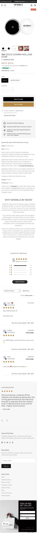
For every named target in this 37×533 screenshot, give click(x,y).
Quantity (4, 85)
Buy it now (18, 104)
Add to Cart (18, 99)
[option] (18, 26)
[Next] (7, 420)
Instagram (14, 186)
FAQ (2, 477)
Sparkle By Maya (9, 59)
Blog (2, 490)
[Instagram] (4, 442)
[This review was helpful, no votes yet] (28, 323)
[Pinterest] (12, 442)
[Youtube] (7, 442)
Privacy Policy (5, 482)
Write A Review (19, 282)
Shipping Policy (6, 479)
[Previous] (2, 420)
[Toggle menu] (2, 5)
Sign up (6, 466)
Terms (32, 527)
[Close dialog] (35, 502)
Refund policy (5, 495)
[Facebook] (2, 442)
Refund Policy (5, 487)
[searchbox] (10, 290)
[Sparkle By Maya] (18, 5)
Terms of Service (6, 493)
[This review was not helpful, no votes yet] (32, 323)
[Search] (6, 5)
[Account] (31, 5)
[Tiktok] (10, 442)
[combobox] (27, 295)
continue (27, 518)
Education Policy (6, 485)
